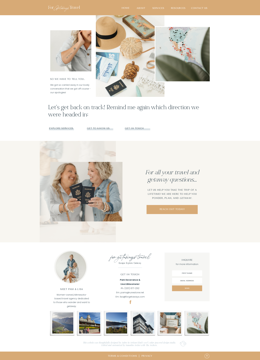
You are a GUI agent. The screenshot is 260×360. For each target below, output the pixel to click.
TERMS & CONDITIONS (122, 356)
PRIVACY (146, 356)
